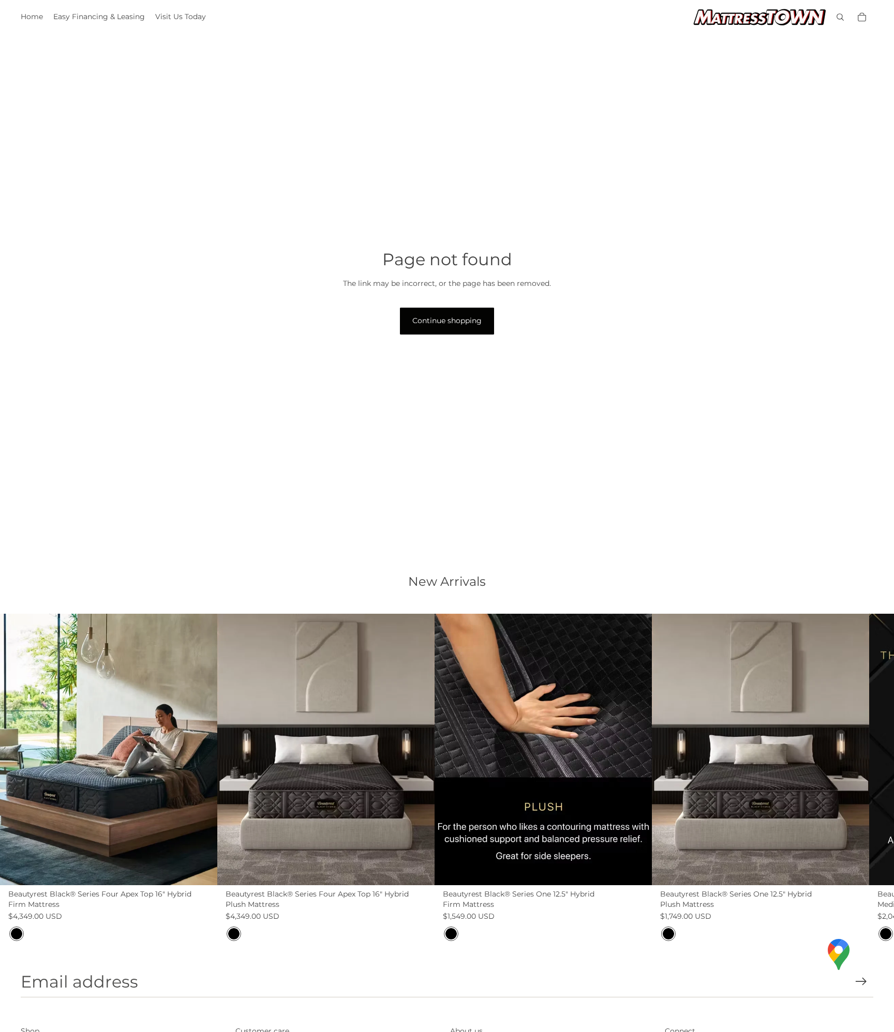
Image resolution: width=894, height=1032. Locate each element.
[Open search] (840, 17)
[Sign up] (861, 981)
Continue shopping (447, 320)
